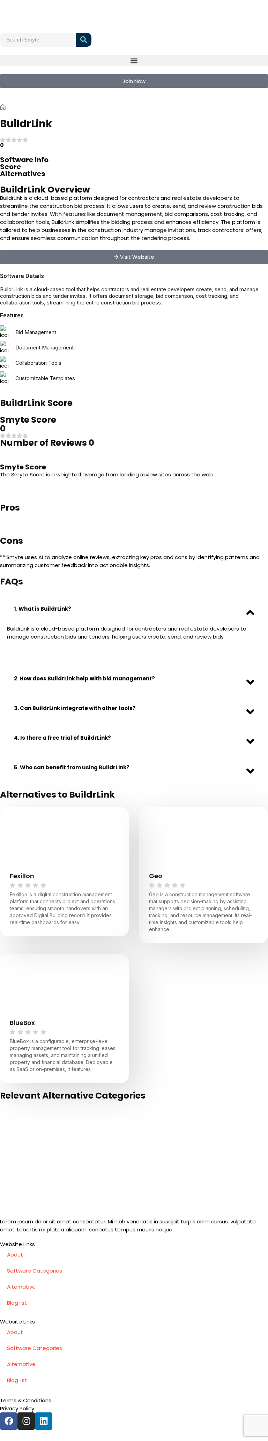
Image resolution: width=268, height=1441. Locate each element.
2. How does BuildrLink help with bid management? (84, 678)
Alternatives (22, 174)
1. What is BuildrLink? (42, 608)
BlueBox (22, 1022)
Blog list (17, 1302)
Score (10, 167)
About (15, 1254)
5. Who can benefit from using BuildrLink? (71, 767)
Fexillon (22, 876)
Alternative (21, 1286)
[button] (134, 60)
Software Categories (34, 1270)
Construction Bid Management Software (76, 107)
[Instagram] (26, 1421)
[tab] (134, 609)
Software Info (24, 160)
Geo (155, 876)
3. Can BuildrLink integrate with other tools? (75, 708)
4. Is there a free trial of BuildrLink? (62, 737)
